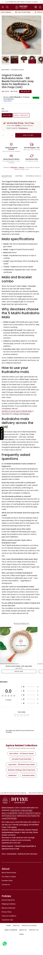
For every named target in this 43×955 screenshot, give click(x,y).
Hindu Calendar (11, 930)
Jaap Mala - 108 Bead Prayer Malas (21, 764)
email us (21, 167)
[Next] (40, 2)
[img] (8, 695)
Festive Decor (11, 816)
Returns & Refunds (8, 908)
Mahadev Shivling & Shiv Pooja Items (21, 770)
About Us (23, 930)
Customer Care (7, 920)
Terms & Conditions (9, 916)
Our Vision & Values (9, 877)
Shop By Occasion (29, 925)
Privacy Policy (6, 912)
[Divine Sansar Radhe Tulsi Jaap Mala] (18, 645)
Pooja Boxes (15, 810)
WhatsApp (14, 167)
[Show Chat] (5, 944)
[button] (30, 687)
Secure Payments (8, 900)
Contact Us (6, 885)
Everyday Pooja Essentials (21, 759)
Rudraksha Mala (28, 775)
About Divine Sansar (9, 873)
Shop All (16, 925)
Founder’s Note (7, 881)
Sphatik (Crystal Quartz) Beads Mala (17, 411)
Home (8, 925)
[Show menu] (3, 7)
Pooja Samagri (26, 810)
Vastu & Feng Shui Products (29, 813)
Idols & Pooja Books (9, 813)
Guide (21, 934)
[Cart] (40, 7)
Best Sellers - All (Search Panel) (13, 70)
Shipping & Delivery (9, 904)
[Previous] (3, 2)
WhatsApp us (23, 128)
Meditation (12, 775)
